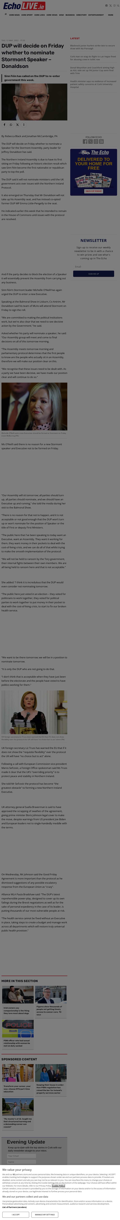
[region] (60, 1192)
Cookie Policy (58, 1185)
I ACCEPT (16, 1214)
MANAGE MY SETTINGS (45, 1214)
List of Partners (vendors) (14, 1207)
